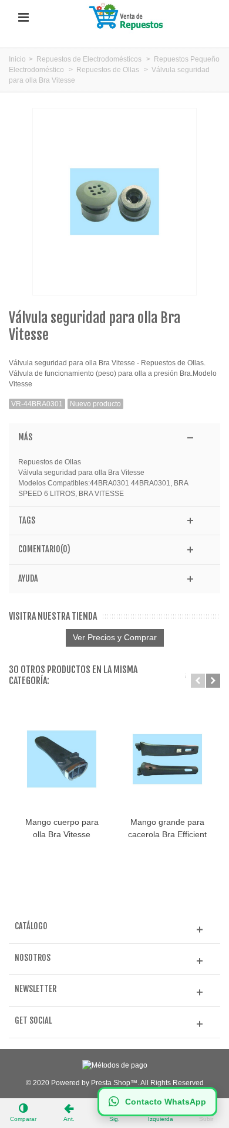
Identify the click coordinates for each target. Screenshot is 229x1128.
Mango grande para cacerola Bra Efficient (167, 828)
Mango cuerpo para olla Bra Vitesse (62, 828)
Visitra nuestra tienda (53, 616)
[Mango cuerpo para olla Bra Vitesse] (62, 758)
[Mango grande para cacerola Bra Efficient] (167, 758)
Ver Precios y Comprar (115, 637)
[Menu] (23, 17)
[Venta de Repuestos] (128, 17)
